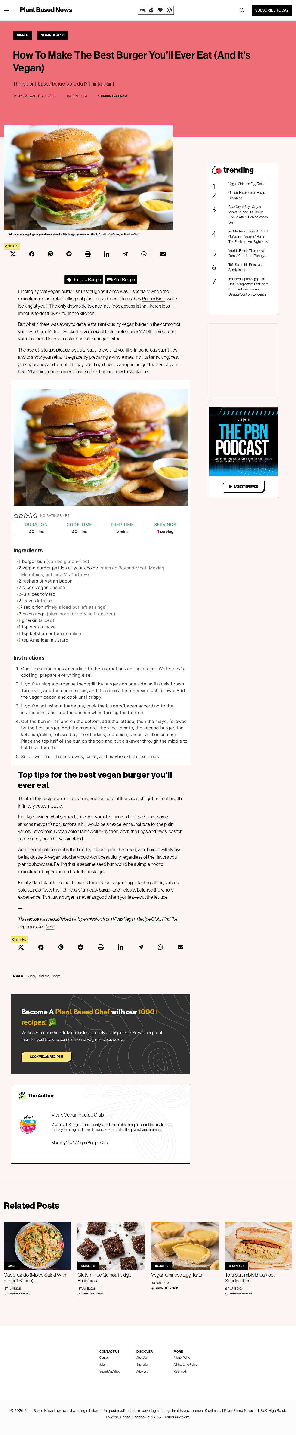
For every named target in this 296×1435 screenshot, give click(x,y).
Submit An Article (109, 1371)
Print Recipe (124, 279)
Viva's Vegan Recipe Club (36, 96)
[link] (155, 10)
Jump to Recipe (86, 279)
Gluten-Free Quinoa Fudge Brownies (247, 195)
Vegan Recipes (52, 35)
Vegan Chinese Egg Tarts (246, 184)
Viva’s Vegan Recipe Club (136, 919)
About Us (142, 1357)
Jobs (102, 1364)
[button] (16, 515)
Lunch (12, 1266)
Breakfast (236, 1266)
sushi (79, 824)
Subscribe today (272, 10)
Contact (104, 1357)
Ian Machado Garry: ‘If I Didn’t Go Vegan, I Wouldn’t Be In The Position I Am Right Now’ (248, 236)
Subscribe (142, 1364)
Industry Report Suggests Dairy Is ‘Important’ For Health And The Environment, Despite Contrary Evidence (248, 286)
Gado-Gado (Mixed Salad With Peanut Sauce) (35, 1278)
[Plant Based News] (6, 10)
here (50, 926)
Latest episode (246, 486)
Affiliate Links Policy (185, 1364)
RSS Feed (180, 1371)
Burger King (153, 298)
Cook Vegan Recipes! (46, 1057)
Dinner (22, 35)
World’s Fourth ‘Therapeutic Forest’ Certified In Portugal (247, 253)
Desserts (88, 1266)
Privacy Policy (182, 1357)
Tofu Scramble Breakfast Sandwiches (245, 267)
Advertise (142, 1371)
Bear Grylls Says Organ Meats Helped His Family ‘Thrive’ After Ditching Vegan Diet (248, 214)
